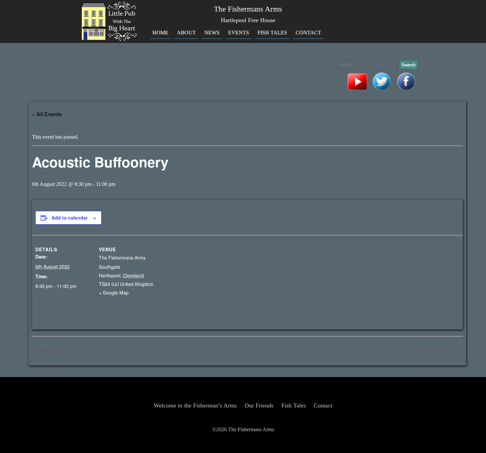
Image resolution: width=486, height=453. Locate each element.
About (186, 33)
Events (238, 33)
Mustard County (437, 350)
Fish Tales (272, 33)
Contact (308, 33)
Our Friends (259, 405)
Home (160, 33)
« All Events (47, 114)
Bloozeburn (52, 350)
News (212, 33)
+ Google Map (114, 292)
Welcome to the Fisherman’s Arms (195, 405)
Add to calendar (70, 217)
